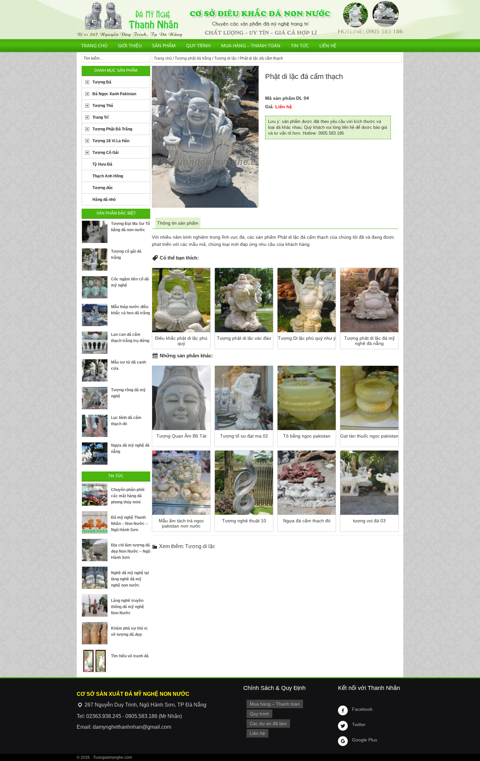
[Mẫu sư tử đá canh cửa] (95, 370)
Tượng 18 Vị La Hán (110, 141)
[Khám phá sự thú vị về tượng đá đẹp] (95, 633)
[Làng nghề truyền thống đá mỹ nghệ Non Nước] (95, 605)
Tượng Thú (102, 105)
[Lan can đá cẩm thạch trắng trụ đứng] (95, 342)
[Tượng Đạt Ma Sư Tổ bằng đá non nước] (95, 231)
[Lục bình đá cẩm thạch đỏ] (95, 425)
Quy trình (198, 45)
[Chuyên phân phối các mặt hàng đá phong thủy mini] (95, 494)
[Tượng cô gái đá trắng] (95, 259)
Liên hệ (327, 45)
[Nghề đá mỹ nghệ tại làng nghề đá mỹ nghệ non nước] (95, 577)
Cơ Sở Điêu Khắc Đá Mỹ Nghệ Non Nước (240, 19)
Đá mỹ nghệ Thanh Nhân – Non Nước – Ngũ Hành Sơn (129, 523)
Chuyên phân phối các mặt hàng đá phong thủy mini (127, 495)
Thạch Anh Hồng (107, 176)
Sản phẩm (164, 45)
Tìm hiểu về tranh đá (130, 656)
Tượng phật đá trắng (193, 58)
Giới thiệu (130, 45)
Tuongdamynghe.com (112, 757)
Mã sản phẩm (280, 98)
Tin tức (300, 45)
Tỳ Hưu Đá (102, 164)
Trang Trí (100, 117)
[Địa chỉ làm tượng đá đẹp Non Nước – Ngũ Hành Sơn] (95, 550)
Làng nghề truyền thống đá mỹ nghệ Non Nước (127, 606)
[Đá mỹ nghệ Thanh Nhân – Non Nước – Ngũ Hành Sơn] (95, 522)
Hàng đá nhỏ (104, 199)
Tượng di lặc (225, 58)
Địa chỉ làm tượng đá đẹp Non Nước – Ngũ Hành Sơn (130, 551)
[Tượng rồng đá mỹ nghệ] (95, 398)
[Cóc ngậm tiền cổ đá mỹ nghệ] (95, 287)
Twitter (359, 724)
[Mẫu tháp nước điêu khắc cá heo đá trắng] (95, 315)
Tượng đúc (102, 188)
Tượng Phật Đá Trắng (112, 129)
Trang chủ (94, 45)
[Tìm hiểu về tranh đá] (95, 660)
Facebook (362, 709)
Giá (269, 106)
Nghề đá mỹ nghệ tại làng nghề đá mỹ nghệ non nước (130, 579)
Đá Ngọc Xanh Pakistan (114, 94)
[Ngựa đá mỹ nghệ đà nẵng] (95, 453)
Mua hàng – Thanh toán (250, 45)
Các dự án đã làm (268, 723)
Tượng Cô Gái (105, 152)
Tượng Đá (101, 82)
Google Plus (364, 739)
